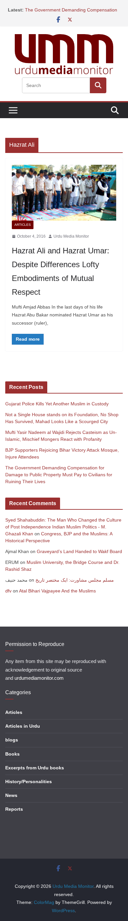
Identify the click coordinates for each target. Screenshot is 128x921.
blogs (11, 739)
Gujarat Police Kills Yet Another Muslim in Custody (57, 403)
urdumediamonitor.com (39, 678)
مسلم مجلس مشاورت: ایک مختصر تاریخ (74, 580)
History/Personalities (28, 781)
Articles (22, 224)
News (11, 795)
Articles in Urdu (22, 726)
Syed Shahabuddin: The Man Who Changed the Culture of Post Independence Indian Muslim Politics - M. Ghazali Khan (63, 526)
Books (12, 754)
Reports (14, 809)
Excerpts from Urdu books (34, 767)
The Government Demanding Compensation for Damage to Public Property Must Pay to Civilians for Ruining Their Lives (58, 474)
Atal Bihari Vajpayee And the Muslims (57, 590)
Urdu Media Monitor (71, 236)
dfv (8, 590)
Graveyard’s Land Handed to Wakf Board (79, 551)
